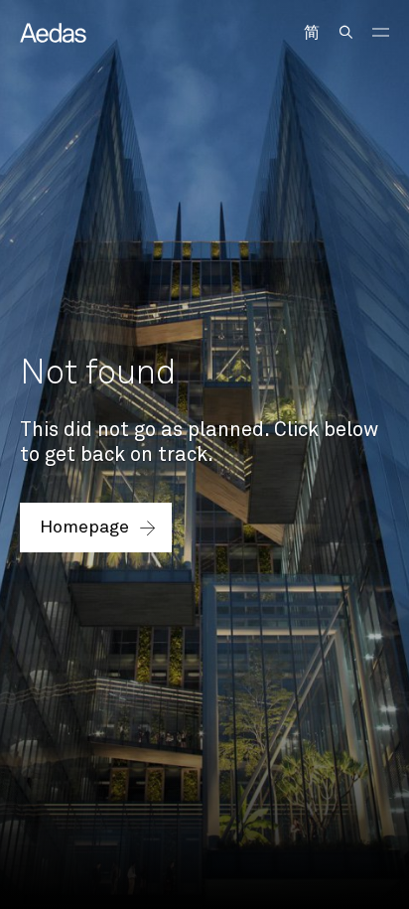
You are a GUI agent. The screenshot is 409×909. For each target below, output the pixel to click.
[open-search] (346, 32)
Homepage (84, 527)
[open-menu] (380, 32)
